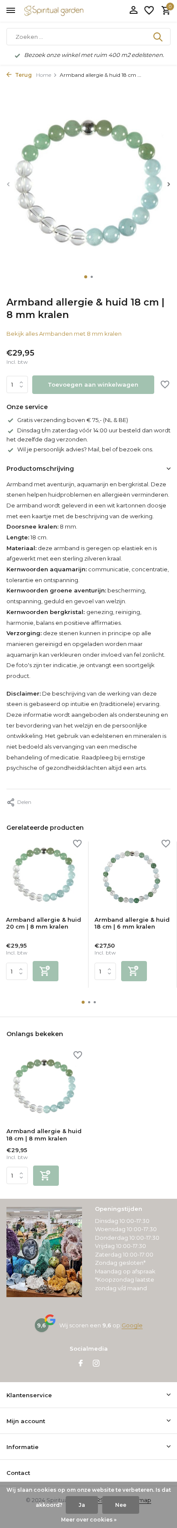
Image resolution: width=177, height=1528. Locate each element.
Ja (82, 1505)
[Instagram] (96, 1364)
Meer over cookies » (88, 1519)
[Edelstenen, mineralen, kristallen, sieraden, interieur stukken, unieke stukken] (67, 11)
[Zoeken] (158, 36)
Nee (120, 1505)
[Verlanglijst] (149, 11)
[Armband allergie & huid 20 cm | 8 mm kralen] (44, 875)
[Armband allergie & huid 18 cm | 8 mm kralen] (44, 1087)
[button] (85, 276)
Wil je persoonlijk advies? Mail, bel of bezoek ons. (85, 449)
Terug (23, 75)
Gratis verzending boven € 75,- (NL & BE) (72, 419)
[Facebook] (80, 1364)
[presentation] (8, 184)
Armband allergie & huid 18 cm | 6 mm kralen (132, 923)
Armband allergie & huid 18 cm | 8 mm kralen (44, 1135)
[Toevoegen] (45, 971)
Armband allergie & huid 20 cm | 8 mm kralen (43, 923)
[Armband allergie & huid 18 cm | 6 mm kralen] (132, 875)
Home (43, 75)
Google (132, 1325)
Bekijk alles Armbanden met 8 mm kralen (64, 333)
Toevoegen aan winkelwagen (93, 384)
